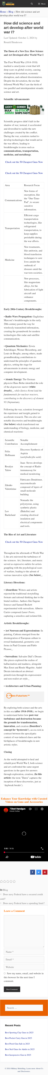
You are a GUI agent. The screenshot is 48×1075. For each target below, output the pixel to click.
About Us (39, 1068)
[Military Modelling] (8, 3)
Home (3, 11)
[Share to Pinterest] (44, 874)
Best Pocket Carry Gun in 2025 (18, 1038)
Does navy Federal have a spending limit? (24, 903)
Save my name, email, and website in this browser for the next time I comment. (24, 977)
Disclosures (25, 1071)
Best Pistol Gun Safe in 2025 (17, 1043)
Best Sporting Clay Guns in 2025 (19, 1032)
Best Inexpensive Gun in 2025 (18, 1054)
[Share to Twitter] (38, 874)
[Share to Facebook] (32, 874)
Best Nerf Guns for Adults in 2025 (20, 1049)
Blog (10, 11)
